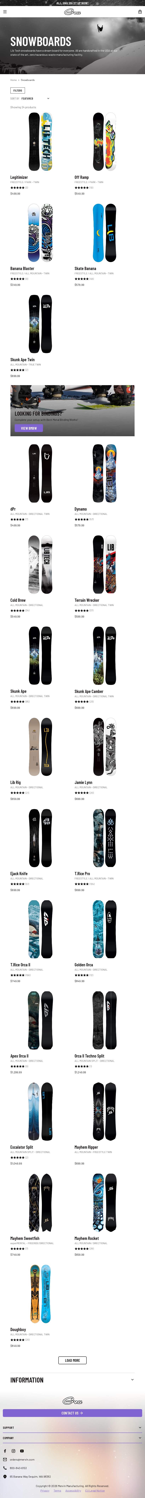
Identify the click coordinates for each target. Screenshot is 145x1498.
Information (27, 1379)
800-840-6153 (18, 1468)
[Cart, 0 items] (140, 12)
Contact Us (70, 1413)
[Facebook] (5, 1451)
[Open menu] (7, 12)
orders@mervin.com (22, 1459)
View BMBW (29, 428)
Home (13, 79)
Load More (72, 1360)
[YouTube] (22, 1451)
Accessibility (73, 1490)
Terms (57, 1490)
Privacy (44, 1490)
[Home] (72, 11)
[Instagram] (13, 1451)
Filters (17, 90)
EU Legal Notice (95, 1490)
